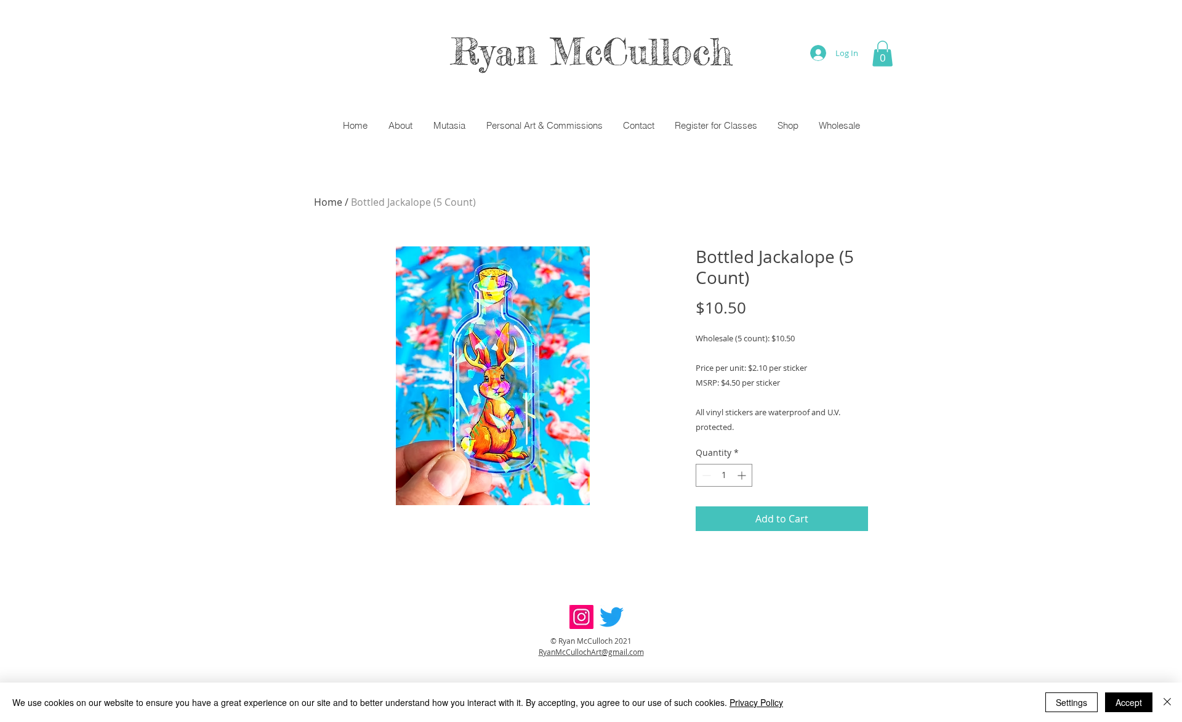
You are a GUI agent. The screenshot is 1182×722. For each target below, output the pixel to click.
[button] (882, 54)
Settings (1071, 702)
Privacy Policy (756, 702)
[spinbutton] (724, 475)
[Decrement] (705, 475)
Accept (1129, 702)
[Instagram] (581, 617)
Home (328, 202)
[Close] (1167, 702)
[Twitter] (612, 617)
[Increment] (742, 475)
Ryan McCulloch (591, 51)
